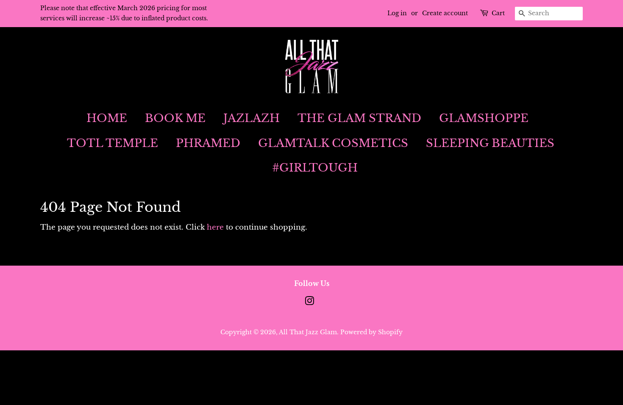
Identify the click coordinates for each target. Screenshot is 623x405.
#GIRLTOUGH (315, 168)
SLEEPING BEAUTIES (490, 143)
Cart (498, 13)
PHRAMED (208, 143)
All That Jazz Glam (308, 332)
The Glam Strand (359, 118)
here (215, 227)
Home (106, 118)
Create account (445, 13)
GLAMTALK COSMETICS (333, 143)
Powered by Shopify (371, 332)
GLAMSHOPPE (483, 118)
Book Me (175, 118)
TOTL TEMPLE (112, 143)
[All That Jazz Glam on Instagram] (309, 302)
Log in (397, 13)
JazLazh (251, 118)
